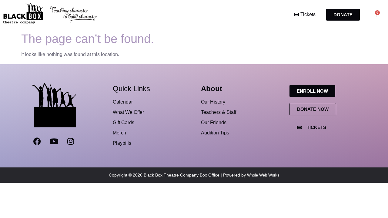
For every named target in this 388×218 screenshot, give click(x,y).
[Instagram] (70, 141)
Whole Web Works (263, 175)
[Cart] (375, 15)
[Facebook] (37, 141)
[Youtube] (54, 141)
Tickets (307, 14)
